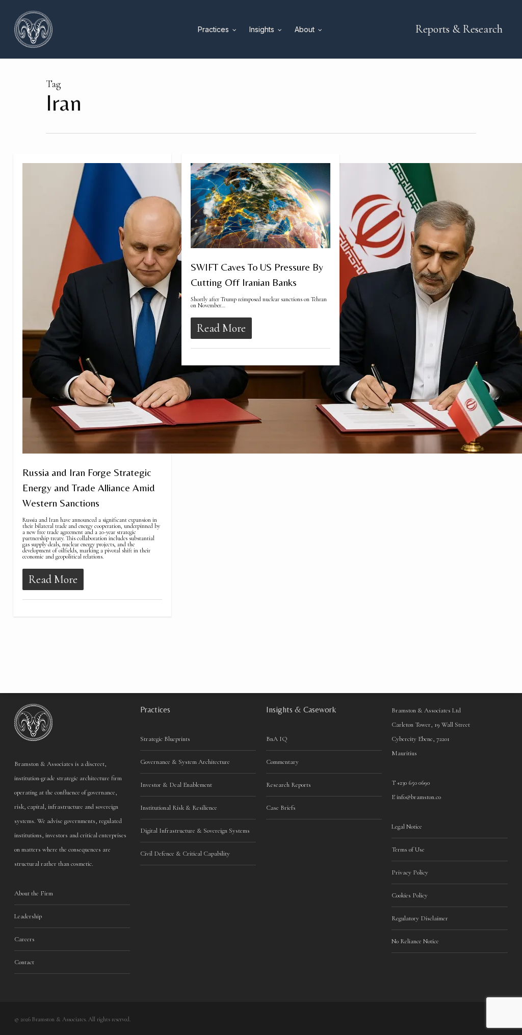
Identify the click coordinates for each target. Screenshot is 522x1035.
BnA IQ (277, 739)
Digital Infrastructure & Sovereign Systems (195, 831)
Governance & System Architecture (185, 762)
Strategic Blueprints (165, 739)
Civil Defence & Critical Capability (185, 854)
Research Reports (288, 785)
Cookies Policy (410, 895)
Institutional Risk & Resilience (178, 808)
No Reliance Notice (415, 941)
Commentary (282, 762)
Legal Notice (407, 826)
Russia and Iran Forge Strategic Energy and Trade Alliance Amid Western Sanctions (88, 487)
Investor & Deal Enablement (176, 785)
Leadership (28, 916)
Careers (24, 939)
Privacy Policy (410, 872)
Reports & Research (459, 29)
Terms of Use (408, 849)
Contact (24, 962)
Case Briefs (281, 808)
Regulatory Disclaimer (420, 918)
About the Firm (33, 893)
